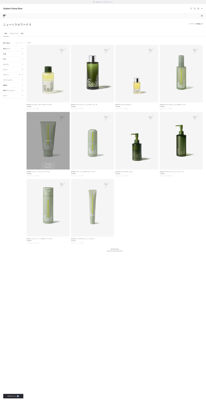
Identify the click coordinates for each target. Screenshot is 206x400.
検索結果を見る (12, 396)
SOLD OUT (48, 140)
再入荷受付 (49, 164)
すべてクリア (19, 42)
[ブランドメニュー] (202, 16)
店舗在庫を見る (49, 167)
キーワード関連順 (195, 24)
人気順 (191, 30)
